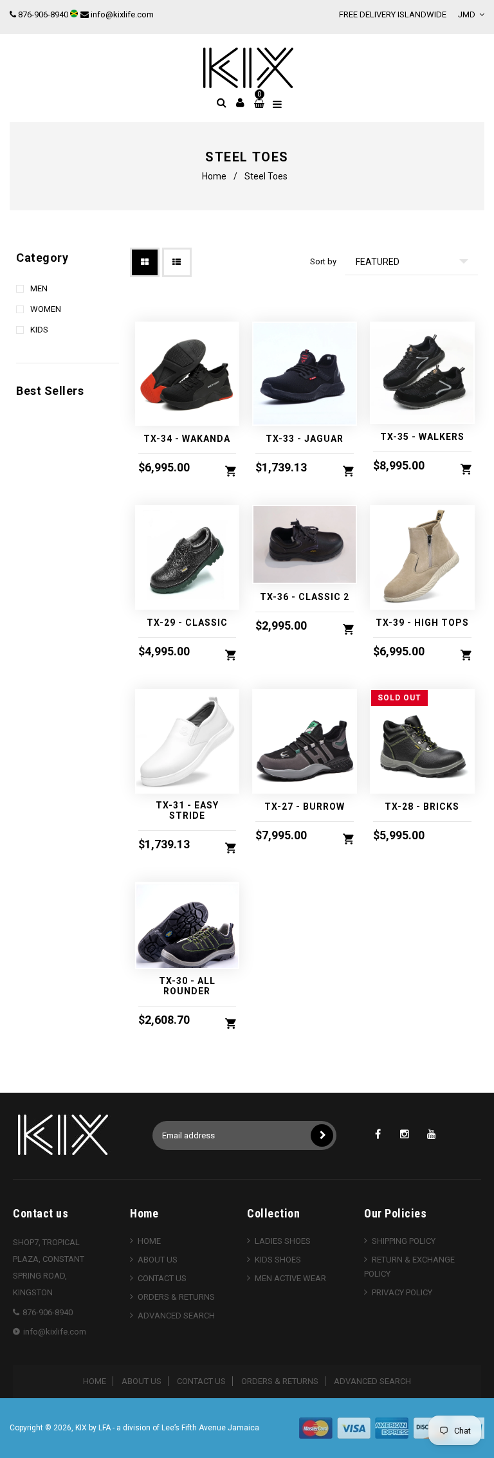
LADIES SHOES (283, 1241)
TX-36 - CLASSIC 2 (304, 597)
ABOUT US (158, 1259)
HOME (149, 1241)
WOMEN (45, 309)
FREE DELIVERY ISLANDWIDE (392, 14)
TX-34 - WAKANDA (186, 438)
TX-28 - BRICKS (422, 806)
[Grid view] (145, 262)
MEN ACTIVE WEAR (290, 1278)
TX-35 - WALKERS (422, 437)
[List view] (177, 262)
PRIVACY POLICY (402, 1292)
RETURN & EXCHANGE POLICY (409, 1267)
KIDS (39, 329)
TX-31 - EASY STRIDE (187, 810)
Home (214, 176)
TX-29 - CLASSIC (187, 622)
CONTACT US (162, 1278)
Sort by (323, 261)
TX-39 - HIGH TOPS (422, 622)
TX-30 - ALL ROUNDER (187, 986)
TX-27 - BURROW (304, 806)
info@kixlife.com (122, 14)
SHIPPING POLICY (403, 1241)
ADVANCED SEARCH (176, 1315)
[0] (257, 103)
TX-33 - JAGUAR (304, 438)
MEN (39, 288)
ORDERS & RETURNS (176, 1297)
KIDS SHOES (278, 1259)
